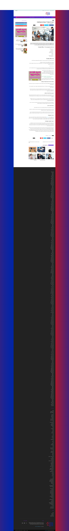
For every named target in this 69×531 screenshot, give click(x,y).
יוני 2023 (53, 212)
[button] (16, 17)
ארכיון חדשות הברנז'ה (51, 485)
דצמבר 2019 (52, 257)
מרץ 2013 (53, 327)
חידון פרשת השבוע (52, 468)
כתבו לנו (46, 10)
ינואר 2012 (52, 342)
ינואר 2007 (52, 405)
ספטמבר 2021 (52, 235)
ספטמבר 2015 (52, 302)
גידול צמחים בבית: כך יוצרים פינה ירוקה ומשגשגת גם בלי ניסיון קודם (19, 49)
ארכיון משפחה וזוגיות (52, 503)
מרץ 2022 (53, 228)
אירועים (53, 426)
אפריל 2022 (52, 227)
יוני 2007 (53, 400)
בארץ (53, 427)
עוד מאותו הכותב (45, 145)
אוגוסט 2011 (52, 347)
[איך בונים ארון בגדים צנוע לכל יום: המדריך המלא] (25, 45)
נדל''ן (53, 440)
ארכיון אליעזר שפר (52, 488)
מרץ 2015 (53, 309)
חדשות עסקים (52, 439)
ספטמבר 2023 (52, 209)
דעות (47, 17)
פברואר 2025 (52, 191)
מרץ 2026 (53, 177)
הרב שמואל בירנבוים (52, 469)
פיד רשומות (52, 513)
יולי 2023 (53, 211)
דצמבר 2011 (52, 343)
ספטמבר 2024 (52, 196)
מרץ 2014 (53, 316)
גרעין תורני (53, 467)
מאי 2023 (53, 213)
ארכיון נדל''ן (52, 500)
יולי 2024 (53, 198)
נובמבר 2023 (52, 207)
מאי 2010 (53, 362)
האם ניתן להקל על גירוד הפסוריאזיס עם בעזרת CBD (34, 142)
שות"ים (53, 474)
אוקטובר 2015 (52, 301)
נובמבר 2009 (52, 369)
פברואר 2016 (52, 297)
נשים (39, 17)
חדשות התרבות (52, 452)
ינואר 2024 (52, 205)
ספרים (53, 455)
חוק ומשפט (52, 414)
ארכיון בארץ (52, 495)
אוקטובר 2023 (52, 208)
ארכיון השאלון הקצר (52, 496)
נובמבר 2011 (52, 344)
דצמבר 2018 (52, 269)
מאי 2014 (53, 315)
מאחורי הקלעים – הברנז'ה (32, 17)
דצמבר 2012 (52, 330)
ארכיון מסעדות (52, 482)
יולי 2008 (53, 386)
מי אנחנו (48, 10)
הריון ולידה (53, 443)
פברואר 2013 (52, 328)
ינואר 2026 (52, 179)
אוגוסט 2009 (52, 372)
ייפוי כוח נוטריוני (52, 159)
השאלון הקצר (52, 428)
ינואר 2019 (52, 268)
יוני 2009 (53, 374)
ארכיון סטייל (52, 504)
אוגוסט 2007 (52, 398)
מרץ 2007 (53, 403)
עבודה (49, 135)
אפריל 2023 (52, 214)
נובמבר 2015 (52, 300)
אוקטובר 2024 (52, 195)
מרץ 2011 (53, 353)
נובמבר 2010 (52, 357)
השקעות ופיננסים (52, 412)
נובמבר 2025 (52, 181)
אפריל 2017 (52, 286)
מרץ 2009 (53, 377)
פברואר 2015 (52, 310)
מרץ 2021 (53, 241)
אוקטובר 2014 (52, 312)
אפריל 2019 (52, 266)
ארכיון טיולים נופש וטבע (51, 502)
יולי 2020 (53, 250)
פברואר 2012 (52, 341)
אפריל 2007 (52, 402)
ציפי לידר (53, 472)
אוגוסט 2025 (52, 184)
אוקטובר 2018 (52, 271)
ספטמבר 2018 (52, 272)
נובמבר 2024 (52, 194)
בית (53, 19)
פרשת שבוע (22, 41)
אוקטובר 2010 (52, 358)
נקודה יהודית (52, 459)
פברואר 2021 (52, 242)
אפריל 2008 (52, 389)
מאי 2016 (53, 294)
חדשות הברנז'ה (52, 458)
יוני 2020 (53, 251)
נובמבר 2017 (52, 281)
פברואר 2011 (52, 354)
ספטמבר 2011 (52, 346)
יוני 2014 (53, 314)
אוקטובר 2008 (52, 383)
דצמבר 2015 (52, 299)
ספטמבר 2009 (52, 371)
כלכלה (42, 17)
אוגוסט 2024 (52, 197)
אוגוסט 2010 (52, 359)
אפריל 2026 (52, 176)
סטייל (53, 445)
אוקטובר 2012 (52, 332)
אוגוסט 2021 (52, 236)
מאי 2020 (53, 252)
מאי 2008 (53, 388)
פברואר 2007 (52, 404)
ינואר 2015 (52, 311)
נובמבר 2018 (52, 270)
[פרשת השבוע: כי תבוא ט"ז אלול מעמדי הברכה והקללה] (25, 41)
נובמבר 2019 (52, 258)
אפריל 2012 (52, 339)
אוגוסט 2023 (52, 210)
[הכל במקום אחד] (41, 149)
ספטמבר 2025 (52, 183)
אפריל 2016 (52, 295)
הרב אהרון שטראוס (52, 471)
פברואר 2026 (52, 178)
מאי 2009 (53, 375)
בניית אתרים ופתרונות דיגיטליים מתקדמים (19, 530)
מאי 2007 (53, 401)
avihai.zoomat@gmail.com (38, 526)
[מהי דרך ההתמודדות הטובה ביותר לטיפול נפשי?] (33, 156)
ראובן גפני (53, 473)
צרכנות (53, 441)
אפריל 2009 (52, 376)
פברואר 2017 (52, 288)
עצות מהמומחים (52, 411)
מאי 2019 (53, 265)
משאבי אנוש (47, 135)
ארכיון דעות (52, 489)
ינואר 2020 (52, 256)
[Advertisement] (47, 5)
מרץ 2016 (53, 296)
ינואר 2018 (52, 279)
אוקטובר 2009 (52, 370)
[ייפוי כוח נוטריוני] (50, 156)
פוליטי (49, 17)
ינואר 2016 (52, 298)
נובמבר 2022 (52, 220)
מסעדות (53, 454)
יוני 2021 (53, 238)
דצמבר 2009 (52, 368)
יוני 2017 (53, 285)
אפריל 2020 (52, 253)
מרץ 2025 (53, 190)
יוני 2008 (53, 387)
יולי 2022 (53, 224)
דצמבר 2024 (52, 193)
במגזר (53, 484)
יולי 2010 (53, 360)
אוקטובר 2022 (52, 221)
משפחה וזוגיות (52, 444)
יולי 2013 (53, 325)
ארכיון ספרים (52, 483)
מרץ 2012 (53, 340)
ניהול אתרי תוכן (46, 530)
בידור (36, 17)
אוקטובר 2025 (52, 182)
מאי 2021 (53, 239)
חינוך (53, 421)
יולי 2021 (53, 237)
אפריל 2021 (52, 240)
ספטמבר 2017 (52, 283)
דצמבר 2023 (52, 206)
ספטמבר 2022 (52, 222)
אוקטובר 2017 (52, 282)
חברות (51, 135)
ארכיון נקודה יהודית (52, 486)
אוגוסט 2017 (52, 284)
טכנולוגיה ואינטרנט (52, 422)
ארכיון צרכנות (52, 501)
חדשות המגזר (52, 17)
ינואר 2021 (52, 243)
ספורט (53, 410)
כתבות (53, 429)
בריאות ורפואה (52, 424)
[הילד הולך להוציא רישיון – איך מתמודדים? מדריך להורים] (41, 156)
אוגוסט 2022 (52, 223)
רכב (53, 413)
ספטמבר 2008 (52, 384)
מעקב (16, 24)
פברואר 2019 (52, 267)
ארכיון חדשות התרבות (51, 481)
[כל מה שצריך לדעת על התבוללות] (50, 149)
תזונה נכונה (52, 423)
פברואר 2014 (52, 317)
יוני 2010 (53, 361)
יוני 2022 (53, 225)
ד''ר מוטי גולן (52, 470)
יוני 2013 (53, 326)
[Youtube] (15, 10)
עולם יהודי (45, 17)
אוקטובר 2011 (52, 345)
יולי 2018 (53, 273)
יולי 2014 (53, 313)
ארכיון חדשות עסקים (52, 499)
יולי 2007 (53, 399)
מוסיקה (53, 453)
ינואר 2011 (52, 355)
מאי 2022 (53, 226)
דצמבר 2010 (52, 356)
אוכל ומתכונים (52, 451)
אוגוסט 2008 (52, 385)
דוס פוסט (53, 457)
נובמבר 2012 (52, 331)
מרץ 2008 (53, 390)
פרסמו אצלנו (43, 10)
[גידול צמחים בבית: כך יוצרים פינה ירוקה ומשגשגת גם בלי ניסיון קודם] (25, 50)
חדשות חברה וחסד (52, 466)
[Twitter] (16, 10)
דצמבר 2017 (52, 280)
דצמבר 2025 (52, 180)
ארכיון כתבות (52, 497)
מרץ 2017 (53, 287)
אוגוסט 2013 (52, 324)
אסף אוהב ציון (51, 23)
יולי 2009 (53, 373)
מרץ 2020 (53, 254)
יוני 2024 (53, 199)
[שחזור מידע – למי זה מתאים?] (33, 149)
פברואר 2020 (52, 255)
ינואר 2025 (52, 192)
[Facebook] (17, 10)
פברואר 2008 (52, 391)
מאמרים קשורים (50, 145)
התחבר (53, 512)
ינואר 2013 (52, 329)
